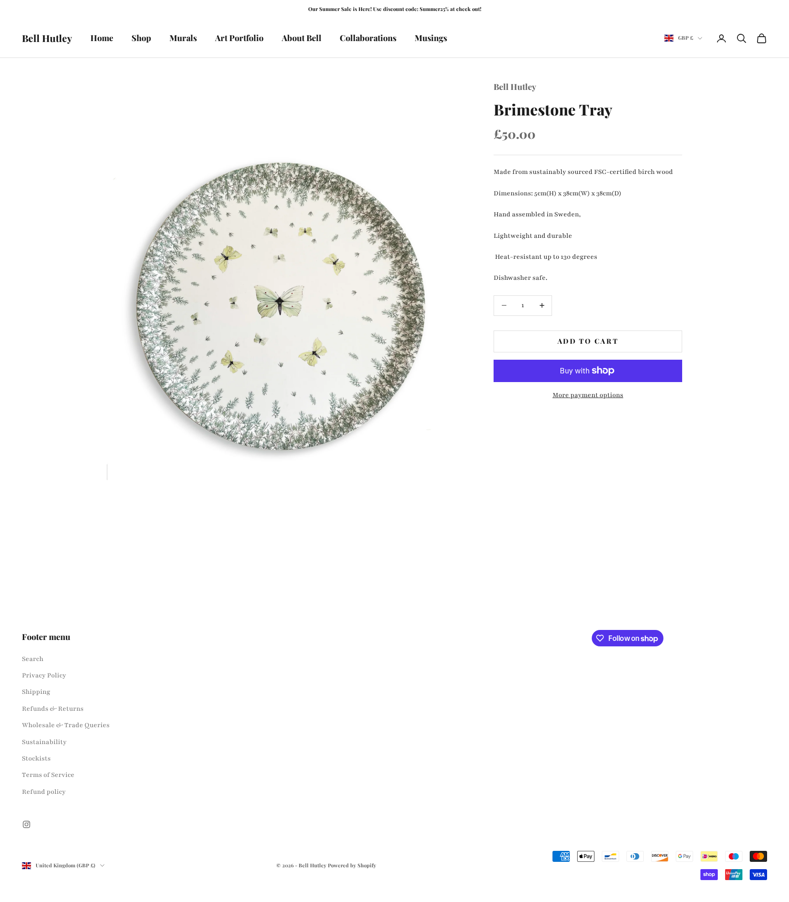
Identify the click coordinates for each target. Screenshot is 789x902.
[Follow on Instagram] (26, 824)
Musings (431, 37)
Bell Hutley (515, 86)
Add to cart (588, 341)
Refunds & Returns (53, 708)
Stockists (36, 758)
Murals (183, 37)
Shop (141, 37)
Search (32, 659)
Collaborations (368, 37)
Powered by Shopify (352, 865)
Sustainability (44, 742)
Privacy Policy (44, 675)
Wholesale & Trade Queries (66, 725)
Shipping (36, 691)
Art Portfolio (239, 37)
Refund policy (44, 791)
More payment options (587, 394)
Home (101, 37)
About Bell (301, 37)
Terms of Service (48, 775)
